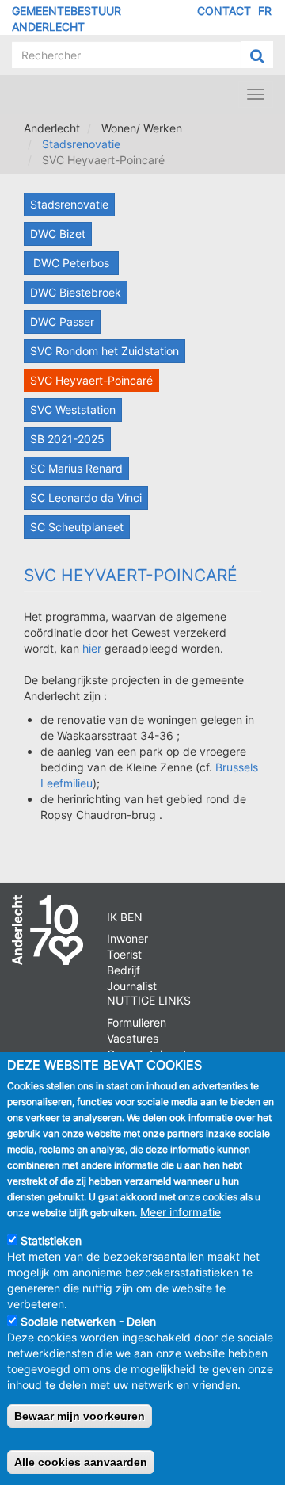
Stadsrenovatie (81, 144)
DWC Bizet (58, 233)
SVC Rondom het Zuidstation (104, 351)
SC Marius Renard (76, 468)
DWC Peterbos (71, 263)
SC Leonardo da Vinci (86, 497)
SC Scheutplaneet (77, 527)
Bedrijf (123, 970)
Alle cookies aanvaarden (80, 1462)
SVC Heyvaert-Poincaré (91, 380)
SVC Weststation (73, 409)
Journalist (132, 986)
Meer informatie (180, 1212)
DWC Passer (62, 321)
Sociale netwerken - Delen (88, 1321)
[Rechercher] (257, 55)
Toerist (124, 954)
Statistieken (51, 1240)
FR (265, 10)
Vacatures (132, 1038)
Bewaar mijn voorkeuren (79, 1416)
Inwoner (127, 938)
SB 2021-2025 (67, 439)
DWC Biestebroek (75, 292)
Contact (224, 10)
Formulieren (136, 1022)
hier (91, 648)
